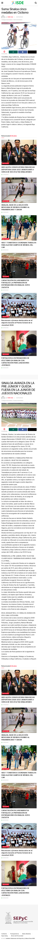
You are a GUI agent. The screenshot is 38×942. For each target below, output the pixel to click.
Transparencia (14, 933)
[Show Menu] (2, 3)
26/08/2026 (5, 249)
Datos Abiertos (26, 933)
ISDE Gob (10, 17)
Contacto (4, 933)
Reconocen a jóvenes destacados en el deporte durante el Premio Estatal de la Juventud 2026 (16, 322)
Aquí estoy (4, 936)
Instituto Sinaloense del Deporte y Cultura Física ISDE (20, 938)
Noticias (6, 163)
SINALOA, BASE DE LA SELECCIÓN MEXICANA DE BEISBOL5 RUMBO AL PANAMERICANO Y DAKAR (15, 207)
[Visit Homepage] (19, 3)
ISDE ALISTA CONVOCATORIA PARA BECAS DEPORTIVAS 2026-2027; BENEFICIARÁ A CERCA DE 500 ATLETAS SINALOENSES (18, 169)
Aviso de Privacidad (17, 936)
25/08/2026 (5, 327)
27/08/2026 (5, 174)
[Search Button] (36, 3)
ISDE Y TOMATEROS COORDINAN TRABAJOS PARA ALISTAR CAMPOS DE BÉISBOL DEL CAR (18, 245)
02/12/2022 (19, 17)
